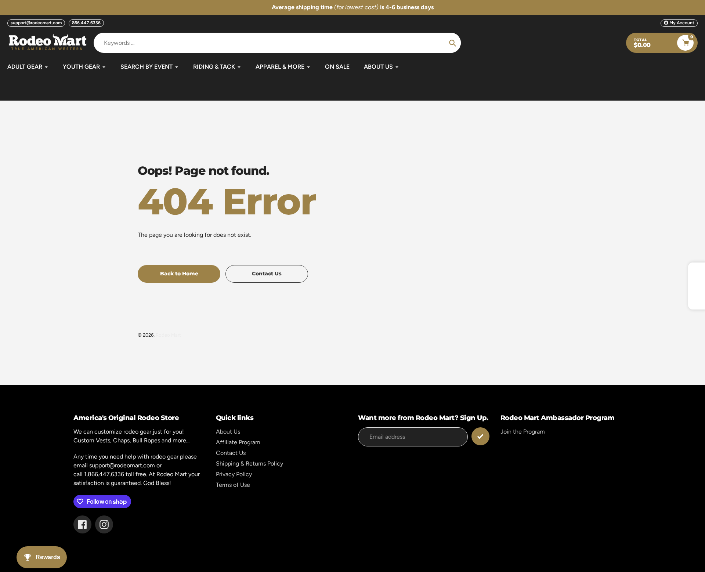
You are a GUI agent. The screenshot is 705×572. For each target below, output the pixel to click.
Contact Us (231, 452)
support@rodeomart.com (36, 22)
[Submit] (480, 436)
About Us (228, 431)
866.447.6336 (86, 22)
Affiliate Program (238, 442)
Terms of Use (233, 484)
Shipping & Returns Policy (249, 463)
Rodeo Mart (168, 335)
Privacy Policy (234, 474)
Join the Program (522, 431)
